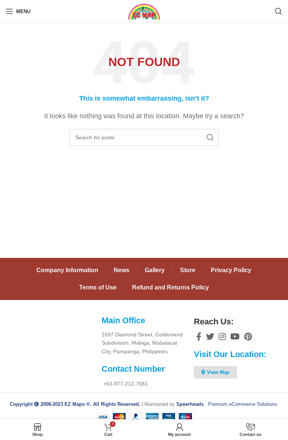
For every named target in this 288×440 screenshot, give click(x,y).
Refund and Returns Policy (170, 287)
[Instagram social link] (222, 336)
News (121, 270)
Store (187, 270)
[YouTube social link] (235, 336)
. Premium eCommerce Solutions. (227, 404)
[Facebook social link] (199, 336)
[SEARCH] (210, 137)
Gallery (155, 270)
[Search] (278, 11)
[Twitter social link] (210, 336)
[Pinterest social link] (248, 336)
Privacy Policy (231, 270)
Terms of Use (98, 287)
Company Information (67, 270)
